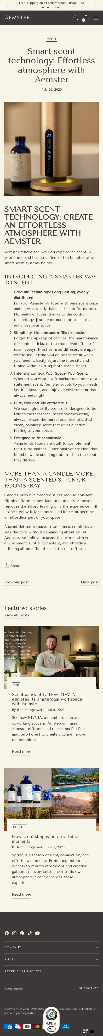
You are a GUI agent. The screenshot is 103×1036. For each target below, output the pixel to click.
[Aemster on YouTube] (38, 934)
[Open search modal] (75, 18)
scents (19, 827)
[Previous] (7, 5)
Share (15, 566)
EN (92, 1031)
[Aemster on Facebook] (7, 934)
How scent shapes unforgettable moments (45, 839)
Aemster (37, 1008)
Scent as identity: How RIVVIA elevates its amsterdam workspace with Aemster (47, 699)
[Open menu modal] (96, 18)
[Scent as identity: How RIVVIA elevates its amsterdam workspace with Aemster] (51, 657)
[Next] (96, 5)
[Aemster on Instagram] (15, 934)
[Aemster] (17, 17)
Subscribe (89, 988)
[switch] (51, 1029)
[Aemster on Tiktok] (30, 934)
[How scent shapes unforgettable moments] (51, 799)
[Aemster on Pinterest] (22, 934)
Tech (51, 39)
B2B (16, 685)
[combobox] (88, 1031)
